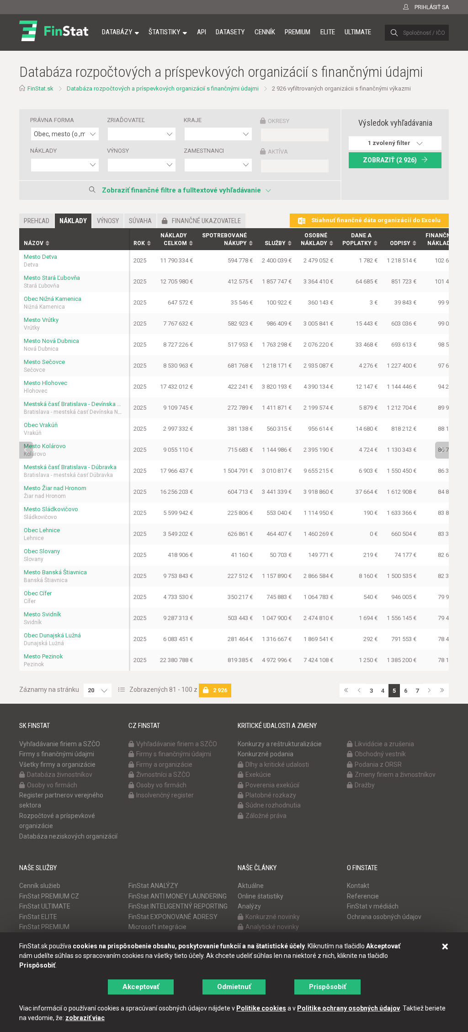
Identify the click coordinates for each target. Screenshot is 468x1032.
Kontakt (358, 885)
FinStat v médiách (373, 906)
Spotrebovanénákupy (224, 239)
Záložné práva (266, 815)
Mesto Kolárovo (45, 446)
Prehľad (36, 221)
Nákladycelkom (173, 239)
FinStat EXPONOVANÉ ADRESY (173, 916)
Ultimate (358, 32)
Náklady (43, 150)
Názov (33, 243)
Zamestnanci (204, 150)
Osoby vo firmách (52, 785)
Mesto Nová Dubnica (51, 340)
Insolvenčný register (165, 795)
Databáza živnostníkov (59, 774)
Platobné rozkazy (270, 795)
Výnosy (118, 150)
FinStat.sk (40, 88)
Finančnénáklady (439, 239)
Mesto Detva (40, 256)
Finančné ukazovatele (206, 221)
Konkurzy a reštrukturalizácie (280, 744)
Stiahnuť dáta (375, 220)
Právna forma (52, 120)
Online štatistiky (260, 896)
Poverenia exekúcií (272, 785)
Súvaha (140, 221)
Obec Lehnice (42, 530)
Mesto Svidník (42, 614)
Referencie (363, 896)
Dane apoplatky (357, 239)
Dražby (365, 785)
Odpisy (400, 243)
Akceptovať (140, 987)
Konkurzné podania (265, 754)
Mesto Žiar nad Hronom (55, 488)
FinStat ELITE (38, 916)
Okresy (278, 121)
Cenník (265, 32)
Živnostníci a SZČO (163, 774)
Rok (139, 243)
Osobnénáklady (314, 239)
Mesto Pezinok (43, 656)
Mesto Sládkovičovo (51, 509)
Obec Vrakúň (41, 425)
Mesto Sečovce (44, 361)
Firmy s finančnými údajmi (56, 754)
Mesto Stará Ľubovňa (52, 277)
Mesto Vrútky (41, 319)
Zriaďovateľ (126, 120)
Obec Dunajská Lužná (52, 635)
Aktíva (278, 151)
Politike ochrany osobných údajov (348, 1008)
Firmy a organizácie (164, 764)
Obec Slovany (42, 551)
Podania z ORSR (378, 764)
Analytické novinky (272, 926)
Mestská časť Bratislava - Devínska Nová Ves (74, 404)
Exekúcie (258, 774)
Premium (297, 32)
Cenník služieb (39, 885)
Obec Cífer (38, 593)
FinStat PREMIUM (44, 926)
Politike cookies (261, 1008)
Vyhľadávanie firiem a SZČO (59, 744)
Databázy (117, 32)
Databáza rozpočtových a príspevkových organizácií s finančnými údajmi (163, 88)
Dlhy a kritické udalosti (277, 764)
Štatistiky (164, 32)
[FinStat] (53, 38)
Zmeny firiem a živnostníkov (395, 774)
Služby (275, 243)
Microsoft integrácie (157, 926)
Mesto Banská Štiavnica (55, 572)
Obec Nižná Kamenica (52, 298)
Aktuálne (251, 885)
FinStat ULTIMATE (44, 906)
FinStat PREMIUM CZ (49, 896)
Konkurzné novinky (272, 916)
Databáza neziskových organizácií (68, 836)
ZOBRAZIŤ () (390, 160)
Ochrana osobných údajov (384, 916)
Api (201, 32)
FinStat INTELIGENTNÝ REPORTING (178, 906)
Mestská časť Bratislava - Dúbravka (70, 467)
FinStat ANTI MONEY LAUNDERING (177, 896)
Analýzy (249, 906)
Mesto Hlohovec (45, 383)
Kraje (193, 120)
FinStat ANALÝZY (153, 885)
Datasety (230, 32)
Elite (327, 32)
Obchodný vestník (380, 754)
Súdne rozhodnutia (273, 805)
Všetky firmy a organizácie (57, 764)
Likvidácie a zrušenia (384, 744)
